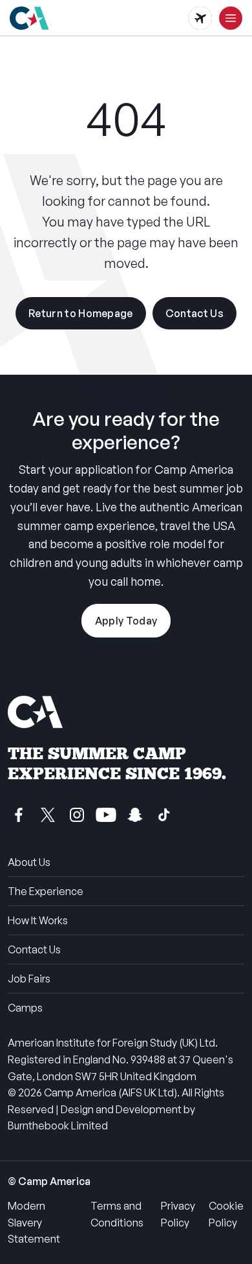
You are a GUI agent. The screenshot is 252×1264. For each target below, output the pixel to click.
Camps (25, 1007)
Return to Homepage (80, 313)
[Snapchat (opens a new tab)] (135, 815)
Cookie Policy (226, 1214)
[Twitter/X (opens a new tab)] (48, 815)
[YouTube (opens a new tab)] (106, 815)
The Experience (45, 891)
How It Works (38, 920)
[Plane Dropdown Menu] (200, 18)
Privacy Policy (178, 1214)
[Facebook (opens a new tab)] (19, 815)
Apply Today (126, 620)
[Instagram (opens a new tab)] (77, 815)
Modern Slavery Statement (34, 1222)
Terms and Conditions (116, 1214)
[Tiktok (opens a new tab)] (164, 815)
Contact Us (194, 313)
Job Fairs (29, 978)
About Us (29, 862)
